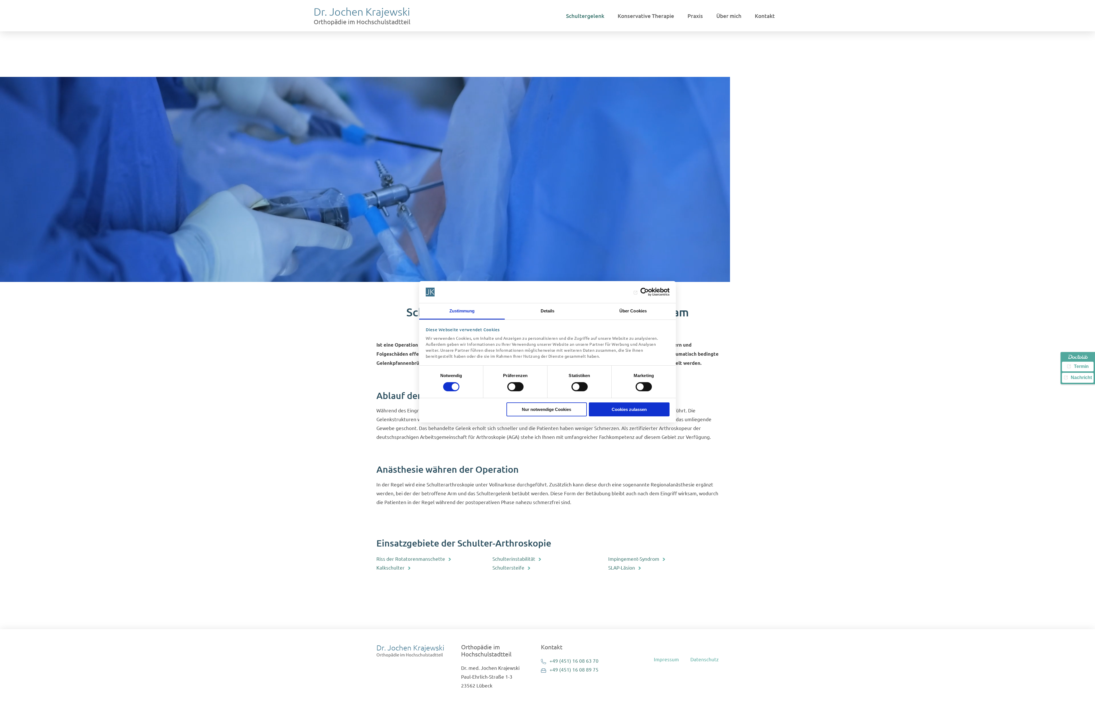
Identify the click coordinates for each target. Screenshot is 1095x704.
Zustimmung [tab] (462, 310)
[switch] (515, 386)
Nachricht (1081, 377)
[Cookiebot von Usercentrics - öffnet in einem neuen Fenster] (645, 292)
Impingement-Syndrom (633, 559)
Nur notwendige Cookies (546, 409)
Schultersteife (508, 567)
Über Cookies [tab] (633, 310)
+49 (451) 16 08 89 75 (574, 669)
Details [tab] (548, 310)
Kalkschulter (390, 567)
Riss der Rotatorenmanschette (410, 559)
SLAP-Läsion (621, 567)
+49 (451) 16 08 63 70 (574, 661)
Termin (1081, 366)
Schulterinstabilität (513, 559)
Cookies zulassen (629, 409)
